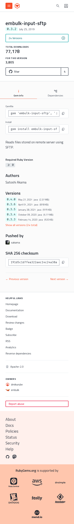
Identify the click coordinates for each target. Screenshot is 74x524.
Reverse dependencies (18, 353)
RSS (8, 341)
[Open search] (58, 6)
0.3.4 (11, 214)
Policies (12, 431)
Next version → (59, 279)
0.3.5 (11, 209)
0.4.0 (11, 199)
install (9, 122)
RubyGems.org (26, 470)
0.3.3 (11, 219)
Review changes (15, 322)
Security (12, 443)
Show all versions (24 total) (21, 225)
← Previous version (17, 279)
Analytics (11, 347)
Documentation (15, 310)
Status (11, 437)
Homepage (12, 304)
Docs (10, 425)
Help (9, 449)
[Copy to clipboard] (63, 113)
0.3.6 (11, 204)
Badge (9, 329)
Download (11, 316)
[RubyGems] (17, 6)
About (11, 419)
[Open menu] (9, 6)
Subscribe (11, 335)
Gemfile (9, 106)
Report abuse (16, 404)
